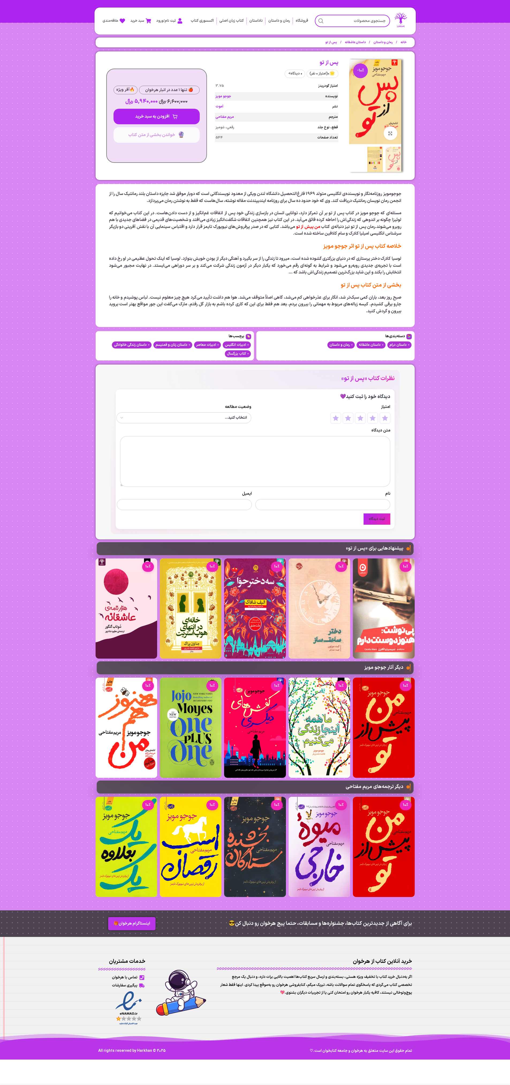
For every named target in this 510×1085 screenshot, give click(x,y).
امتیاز (385, 407)
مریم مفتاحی (225, 117)
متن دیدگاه (380, 430)
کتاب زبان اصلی (231, 21)
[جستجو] (321, 21)
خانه (403, 42)
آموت (219, 106)
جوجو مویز (223, 96)
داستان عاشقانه (355, 42)
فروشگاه (302, 21)
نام (387, 494)
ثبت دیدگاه (377, 519)
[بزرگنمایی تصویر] (390, 133)
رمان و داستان (279, 21)
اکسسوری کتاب (202, 21)
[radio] (385, 418)
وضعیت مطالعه (238, 407)
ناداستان (256, 21)
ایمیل (247, 494)
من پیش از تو (308, 227)
